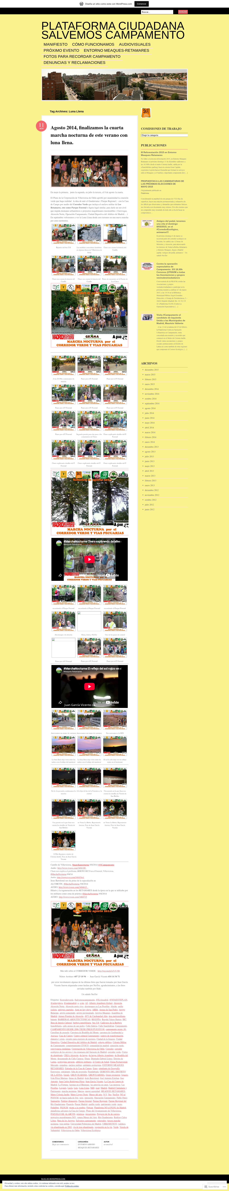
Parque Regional (100, 1100)
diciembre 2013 (152, 446)
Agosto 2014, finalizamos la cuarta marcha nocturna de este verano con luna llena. (89, 135)
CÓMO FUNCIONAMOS (93, 44)
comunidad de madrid (99, 1045)
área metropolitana (117, 1016)
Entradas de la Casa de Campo (78, 1068)
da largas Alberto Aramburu (101, 1055)
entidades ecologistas (92, 1065)
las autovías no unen (99, 1084)
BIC (124, 1019)
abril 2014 (149, 427)
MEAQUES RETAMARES (113, 1091)
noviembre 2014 (152, 393)
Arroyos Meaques (102, 1012)
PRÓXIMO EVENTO (61, 50)
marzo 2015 (150, 374)
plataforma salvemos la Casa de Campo (68, 1110)
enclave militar (75, 1065)
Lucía (70, 1087)
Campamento (121, 1025)
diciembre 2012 (152, 490)
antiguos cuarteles (66, 1009)
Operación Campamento (104, 1097)
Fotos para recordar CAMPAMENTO (82, 57)
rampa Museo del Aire (87, 1117)
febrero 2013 (150, 480)
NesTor (116, 1094)
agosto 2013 (150, 451)
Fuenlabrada (93, 1071)
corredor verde (114, 1051)
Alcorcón (118, 1003)
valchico (121, 1123)
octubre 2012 (150, 499)
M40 (92, 1087)
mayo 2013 (150, 466)
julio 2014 (149, 413)
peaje (119, 1104)
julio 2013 (149, 456)
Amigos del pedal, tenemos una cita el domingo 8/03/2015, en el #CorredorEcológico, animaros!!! (171, 226)
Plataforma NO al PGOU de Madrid (110, 1107)
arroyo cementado (67, 1012)
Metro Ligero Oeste (79, 1094)
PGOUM (64, 1107)
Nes (109, 1094)
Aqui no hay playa (83, 1009)
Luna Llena (84, 1087)
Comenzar (141, 4)
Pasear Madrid (81, 1104)
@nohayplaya (57, 1003)
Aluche (114, 1006)
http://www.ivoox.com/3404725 (73, 896)
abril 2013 (149, 470)
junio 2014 (149, 417)
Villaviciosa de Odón (70, 1130)
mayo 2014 (150, 422)
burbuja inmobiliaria (82, 1022)
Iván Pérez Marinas (59, 1078)
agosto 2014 (150, 408)
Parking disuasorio (69, 1100)
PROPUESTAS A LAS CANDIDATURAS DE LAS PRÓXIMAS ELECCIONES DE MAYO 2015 (162, 184)
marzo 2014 (150, 432)
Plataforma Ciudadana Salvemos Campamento (113, 30)
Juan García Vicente (94, 1081)
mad (97, 1087)
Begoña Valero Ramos (111, 1019)
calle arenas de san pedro (74, 1025)
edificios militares (83, 1061)
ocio (81, 1097)
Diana (87, 1058)
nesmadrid (108, 1144)
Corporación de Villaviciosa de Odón (88, 1048)
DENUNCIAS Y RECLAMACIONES (74, 63)
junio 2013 (149, 461)
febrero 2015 (150, 379)
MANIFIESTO (55, 44)
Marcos (81, 1091)
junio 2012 (149, 509)
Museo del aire (95, 1094)
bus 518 (95, 1022)
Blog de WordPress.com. (53, 1179)
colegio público (105, 1042)
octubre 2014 (150, 398)
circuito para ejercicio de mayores (80, 1038)
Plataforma (145, 193)
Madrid (104, 1087)
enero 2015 (150, 384)
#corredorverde (66, 999)
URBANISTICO (109, 1123)
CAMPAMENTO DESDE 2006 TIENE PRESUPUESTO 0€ (78, 1029)
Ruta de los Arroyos (66, 1120)
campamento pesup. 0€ (116, 1029)
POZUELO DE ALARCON (63, 1114)
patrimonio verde (108, 1104)
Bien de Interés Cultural (61, 1022)
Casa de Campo (66, 1035)
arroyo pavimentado (85, 1012)
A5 (86, 1003)
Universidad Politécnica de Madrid (86, 1123)
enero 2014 (150, 441)
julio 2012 (149, 504)
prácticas (80, 1114)
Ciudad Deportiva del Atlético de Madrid (79, 1042)
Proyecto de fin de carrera (108, 1114)
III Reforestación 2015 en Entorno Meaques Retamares (159, 153)
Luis (76, 1087)
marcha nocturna (69, 1091)
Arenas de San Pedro (108, 1009)
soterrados (101, 1120)
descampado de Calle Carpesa (70, 1058)
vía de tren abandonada (83, 1127)
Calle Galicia (91, 1025)
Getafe (66, 1074)
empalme (63, 1065)
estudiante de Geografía (109, 1068)
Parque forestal (85, 1100)
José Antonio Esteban (109, 1078)
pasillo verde (94, 1104)
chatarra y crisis (57, 1038)
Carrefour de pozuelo (60, 1032)
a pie (82, 1003)
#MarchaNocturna (58, 874)
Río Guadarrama (105, 1117)
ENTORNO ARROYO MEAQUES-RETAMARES (88, 1146)
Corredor (109, 1048)
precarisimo (90, 1114)
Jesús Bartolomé (92, 1078)
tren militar (64, 1123)
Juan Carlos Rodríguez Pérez (71, 1081)
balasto (54, 1019)
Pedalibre (55, 1107)
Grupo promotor (113, 1074)
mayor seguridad (92, 1091)
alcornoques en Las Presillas (97, 1006)
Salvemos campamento (86, 1120)
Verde (115, 1127)
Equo (95, 1068)
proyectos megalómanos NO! (63, 1117)
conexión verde (117, 1045)
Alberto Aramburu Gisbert (100, 1003)
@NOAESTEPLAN (118, 999)
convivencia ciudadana (60, 1048)
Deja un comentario (60, 1144)
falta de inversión (79, 1071)
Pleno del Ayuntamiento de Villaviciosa (103, 1110)
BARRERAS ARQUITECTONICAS (74, 1019)
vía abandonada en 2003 (61, 1127)
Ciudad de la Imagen (106, 1038)
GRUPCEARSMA (96, 1074)
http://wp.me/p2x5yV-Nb (109, 970)
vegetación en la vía (103, 1127)
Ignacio (124, 1074)
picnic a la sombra (77, 1107)
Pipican (89, 1107)
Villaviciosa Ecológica (90, 1130)
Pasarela (70, 1104)
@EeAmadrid (102, 999)
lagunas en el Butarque (79, 1084)
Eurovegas (55, 1071)
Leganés (62, 1087)
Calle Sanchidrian (106, 1025)
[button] (63, 236)
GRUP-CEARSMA (79, 1074)
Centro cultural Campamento (86, 1035)
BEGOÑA (96, 1019)
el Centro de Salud (101, 1061)
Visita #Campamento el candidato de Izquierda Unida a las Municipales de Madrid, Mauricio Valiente (171, 319)
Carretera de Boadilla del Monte (84, 1032)
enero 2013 (150, 485)
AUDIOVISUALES (135, 44)
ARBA (95, 1009)
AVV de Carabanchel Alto (96, 1016)
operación (88, 1097)
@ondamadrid (70, 1003)
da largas (83, 1055)
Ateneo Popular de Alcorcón (70, 1016)
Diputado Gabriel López (101, 1058)
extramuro (65, 1071)
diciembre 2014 (152, 388)
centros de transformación (111, 1035)
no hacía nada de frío (69, 1097)
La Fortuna (63, 1084)
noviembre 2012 (152, 494)
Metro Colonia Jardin (60, 1094)
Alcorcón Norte (57, 1006)
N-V (105, 1094)
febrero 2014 (150, 437)
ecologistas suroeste (66, 1061)
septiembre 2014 (152, 403)
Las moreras (115, 1084)
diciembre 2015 (152, 369)
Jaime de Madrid (76, 1078)
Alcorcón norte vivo (74, 1006)
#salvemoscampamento (85, 999)
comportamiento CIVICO (77, 1045)
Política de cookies (72, 1186)
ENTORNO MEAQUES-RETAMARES (116, 50)
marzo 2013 (150, 475)
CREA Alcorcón (71, 1055)
